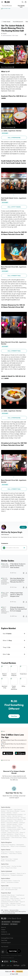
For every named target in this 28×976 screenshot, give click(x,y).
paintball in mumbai (12, 824)
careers (3, 929)
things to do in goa (6, 859)
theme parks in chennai (15, 853)
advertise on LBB (5, 934)
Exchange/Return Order (7, 938)
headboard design (11, 905)
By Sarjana (4, 33)
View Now (14, 716)
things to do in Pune (10, 868)
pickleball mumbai (11, 827)
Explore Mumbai (5, 807)
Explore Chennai (5, 849)
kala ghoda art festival (13, 817)
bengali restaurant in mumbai (14, 814)
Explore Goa (4, 857)
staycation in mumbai (12, 822)
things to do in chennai (7, 851)
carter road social (16, 837)
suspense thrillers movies (8, 895)
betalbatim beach (10, 860)
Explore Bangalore (6, 842)
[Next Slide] (25, 181)
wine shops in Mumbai (13, 835)
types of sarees (14, 898)
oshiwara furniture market (14, 829)
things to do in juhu (13, 832)
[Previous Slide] (3, 181)
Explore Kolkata (5, 878)
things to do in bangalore (8, 844)
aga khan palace (5, 866)
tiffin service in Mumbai (13, 811)
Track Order (4, 940)
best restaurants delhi (11, 889)
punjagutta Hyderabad (17, 875)
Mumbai (6, 910)
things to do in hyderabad (8, 873)
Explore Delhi (4, 885)
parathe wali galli (5, 888)
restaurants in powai (6, 809)
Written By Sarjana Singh (11, 532)
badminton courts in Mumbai (14, 819)
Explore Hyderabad (6, 871)
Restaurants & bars (14, 910)
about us (3, 927)
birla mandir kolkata (6, 880)
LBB (2, 910)
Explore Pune (4, 864)
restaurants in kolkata (13, 882)
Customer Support (6, 942)
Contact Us (4, 932)
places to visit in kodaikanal (18, 846)
